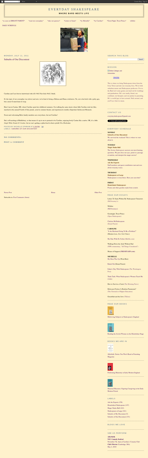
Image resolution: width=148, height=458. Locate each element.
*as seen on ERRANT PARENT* (13, 21)
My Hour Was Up (114, 259)
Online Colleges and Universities (116, 78)
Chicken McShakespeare (116, 221)
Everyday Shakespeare (73, 9)
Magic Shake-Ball (114, 408)
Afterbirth (111, 437)
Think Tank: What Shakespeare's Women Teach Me (125, 276)
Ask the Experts (113, 402)
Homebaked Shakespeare (116, 405)
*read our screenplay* (36, 21)
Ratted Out (111, 264)
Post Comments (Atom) (21, 197)
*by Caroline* (98, 21)
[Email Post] (42, 126)
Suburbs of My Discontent (117, 414)
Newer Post (8, 192)
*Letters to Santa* (70, 21)
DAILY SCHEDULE (9, 25)
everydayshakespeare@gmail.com (119, 116)
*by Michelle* (85, 21)
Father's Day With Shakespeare (118, 269)
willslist (132, 21)
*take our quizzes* (53, 21)
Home (53, 192)
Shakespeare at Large (115, 411)
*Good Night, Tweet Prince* (116, 21)
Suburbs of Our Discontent (16, 59)
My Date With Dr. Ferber (116, 239)
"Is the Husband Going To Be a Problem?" (122, 231)
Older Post (98, 192)
